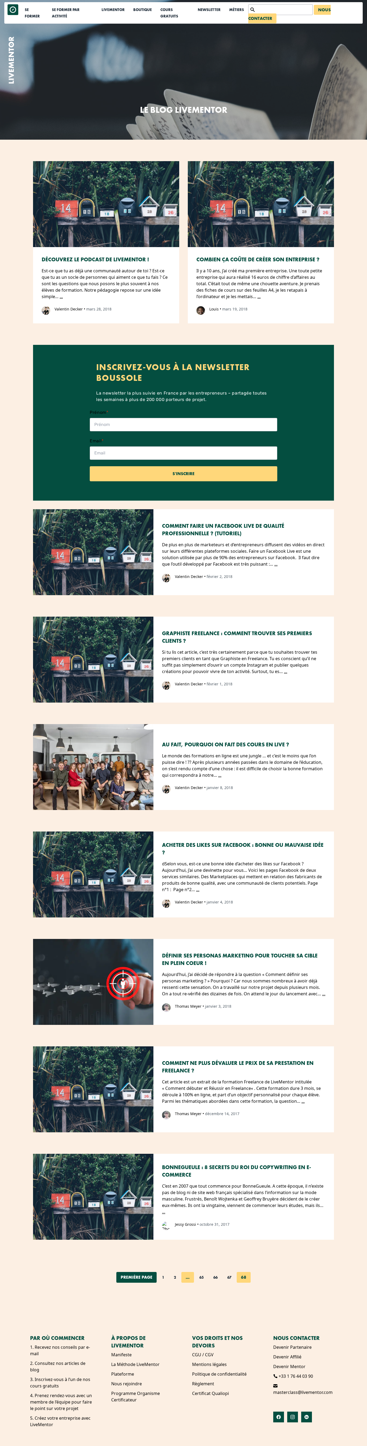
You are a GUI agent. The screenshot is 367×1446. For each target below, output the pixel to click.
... (61, 296)
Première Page (136, 1277)
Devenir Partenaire (292, 1347)
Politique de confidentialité (219, 1374)
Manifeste (121, 1355)
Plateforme (122, 1374)
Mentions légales (209, 1364)
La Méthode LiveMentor (135, 1364)
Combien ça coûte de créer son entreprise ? (257, 259)
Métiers (236, 9)
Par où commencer (57, 1338)
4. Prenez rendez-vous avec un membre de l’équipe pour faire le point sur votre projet (61, 1402)
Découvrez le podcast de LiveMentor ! (95, 259)
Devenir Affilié (287, 1357)
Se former (32, 13)
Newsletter (209, 9)
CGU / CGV (203, 1355)
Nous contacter (296, 1338)
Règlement (203, 1384)
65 (201, 1277)
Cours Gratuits (169, 13)
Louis (214, 309)
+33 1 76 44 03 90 (295, 1376)
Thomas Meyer (188, 1006)
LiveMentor (113, 9)
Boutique (142, 9)
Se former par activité (66, 13)
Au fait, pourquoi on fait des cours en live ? (225, 744)
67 (229, 1277)
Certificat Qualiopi (210, 1393)
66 (215, 1277)
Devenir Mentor (289, 1366)
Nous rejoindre (126, 1384)
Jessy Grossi (185, 1224)
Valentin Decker (69, 309)
